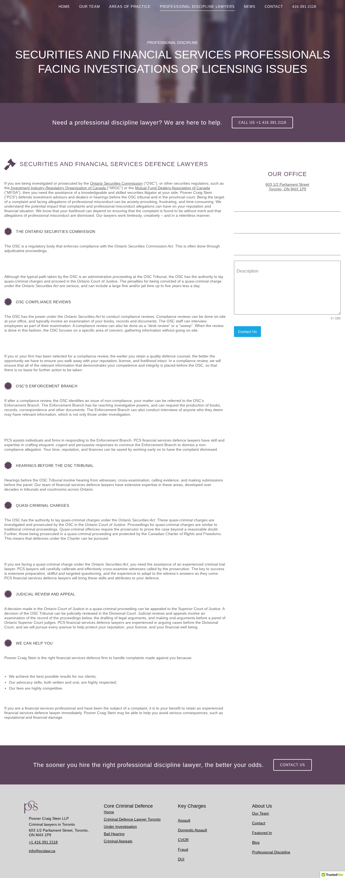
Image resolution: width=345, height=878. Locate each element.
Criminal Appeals (118, 841)
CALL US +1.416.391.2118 (262, 122)
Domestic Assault (192, 830)
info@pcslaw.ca (42, 851)
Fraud (183, 849)
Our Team (260, 813)
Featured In (262, 833)
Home (109, 812)
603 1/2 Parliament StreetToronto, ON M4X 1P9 (287, 186)
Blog (256, 842)
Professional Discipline (271, 852)
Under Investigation (120, 826)
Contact (258, 823)
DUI (181, 859)
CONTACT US (292, 765)
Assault (184, 820)
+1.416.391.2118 (43, 842)
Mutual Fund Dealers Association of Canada (172, 188)
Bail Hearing (114, 834)
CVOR (183, 840)
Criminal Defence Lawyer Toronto (132, 819)
